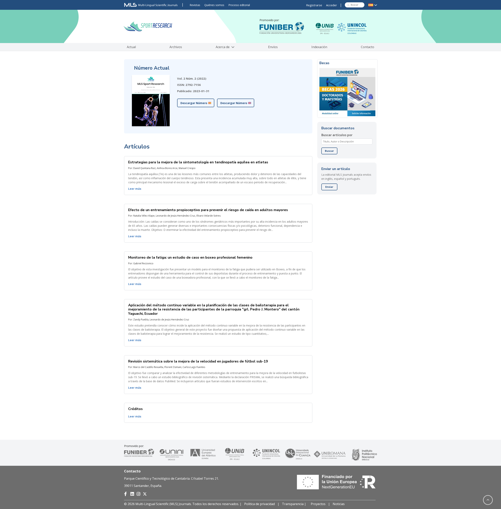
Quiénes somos (214, 5)
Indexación (319, 47)
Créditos (135, 408)
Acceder (331, 5)
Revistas (195, 5)
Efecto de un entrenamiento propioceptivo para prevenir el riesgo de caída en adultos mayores (208, 210)
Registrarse (314, 5)
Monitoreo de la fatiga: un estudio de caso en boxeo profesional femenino (190, 257)
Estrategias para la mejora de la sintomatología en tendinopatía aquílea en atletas (198, 162)
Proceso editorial (239, 5)
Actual (131, 47)
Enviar (329, 187)
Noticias (339, 504)
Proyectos (318, 504)
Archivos (175, 47)
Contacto (367, 47)
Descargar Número (193, 103)
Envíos (273, 47)
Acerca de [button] (223, 47)
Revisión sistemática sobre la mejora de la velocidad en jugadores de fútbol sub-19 (198, 361)
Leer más (134, 189)
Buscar (329, 151)
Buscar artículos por (336, 135)
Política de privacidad (259, 504)
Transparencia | (294, 504)
